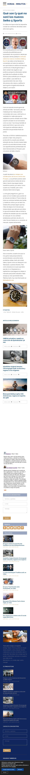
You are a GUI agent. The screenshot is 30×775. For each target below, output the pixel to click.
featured (9, 312)
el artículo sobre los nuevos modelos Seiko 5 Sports (14, 59)
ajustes (14, 766)
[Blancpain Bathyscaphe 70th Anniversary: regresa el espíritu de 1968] (15, 385)
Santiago (19, 33)
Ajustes (4, 772)
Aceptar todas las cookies (8, 769)
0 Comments (15, 346)
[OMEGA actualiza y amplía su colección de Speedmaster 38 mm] (15, 330)
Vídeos (12, 10)
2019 (4, 312)
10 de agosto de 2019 (10, 33)
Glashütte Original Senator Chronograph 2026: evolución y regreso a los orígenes (14, 368)
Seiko (9, 10)
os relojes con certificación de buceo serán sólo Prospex (14, 177)
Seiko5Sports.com (8, 280)
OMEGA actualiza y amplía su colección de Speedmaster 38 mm (14, 340)
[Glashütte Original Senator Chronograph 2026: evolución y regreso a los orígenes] (15, 357)
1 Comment (14, 374)
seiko (22, 312)
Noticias (5, 10)
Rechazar (20, 769)
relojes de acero (16, 312)
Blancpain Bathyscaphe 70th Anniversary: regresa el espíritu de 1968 (14, 396)
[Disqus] (15, 427)
